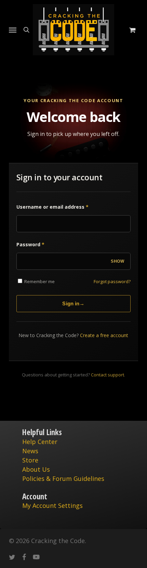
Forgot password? (112, 281)
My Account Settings (52, 505)
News (30, 451)
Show (117, 261)
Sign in (73, 303)
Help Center (39, 442)
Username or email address (52, 207)
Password (30, 244)
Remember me (39, 281)
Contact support (107, 375)
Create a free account (104, 335)
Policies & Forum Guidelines (63, 478)
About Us (36, 469)
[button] (12, 29)
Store (30, 460)
